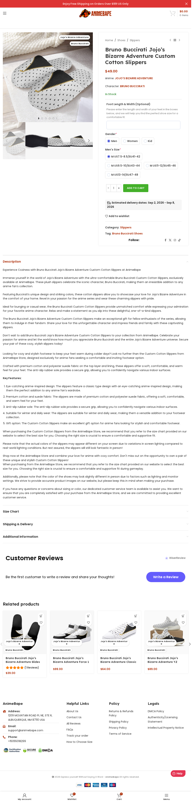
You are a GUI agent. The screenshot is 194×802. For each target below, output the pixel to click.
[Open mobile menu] (5, 13)
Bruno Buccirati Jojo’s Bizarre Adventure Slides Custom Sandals (23, 661)
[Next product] (179, 40)
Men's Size (113, 149)
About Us (72, 711)
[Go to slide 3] (46, 118)
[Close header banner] (186, 4)
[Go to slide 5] (53, 118)
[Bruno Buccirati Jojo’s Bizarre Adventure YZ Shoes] (166, 632)
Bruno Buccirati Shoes (127, 233)
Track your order (77, 736)
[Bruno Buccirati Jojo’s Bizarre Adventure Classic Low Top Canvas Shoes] (119, 632)
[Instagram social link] (175, 240)
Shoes (121, 40)
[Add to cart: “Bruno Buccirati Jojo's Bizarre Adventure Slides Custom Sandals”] (41, 616)
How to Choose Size (79, 742)
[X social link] (170, 240)
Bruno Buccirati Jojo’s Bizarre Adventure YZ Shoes (163, 661)
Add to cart (136, 188)
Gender (111, 134)
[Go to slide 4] (50, 118)
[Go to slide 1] (38, 118)
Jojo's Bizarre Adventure (134, 78)
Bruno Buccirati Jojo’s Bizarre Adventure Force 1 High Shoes (71, 661)
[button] (6, 77)
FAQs (69, 729)
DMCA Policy (156, 711)
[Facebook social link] (165, 240)
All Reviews (73, 723)
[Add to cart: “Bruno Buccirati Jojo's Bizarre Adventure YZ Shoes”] (183, 616)
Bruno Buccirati (132, 86)
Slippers (135, 40)
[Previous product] (170, 40)
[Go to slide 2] (42, 118)
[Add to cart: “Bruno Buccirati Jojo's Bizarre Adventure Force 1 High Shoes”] (88, 616)
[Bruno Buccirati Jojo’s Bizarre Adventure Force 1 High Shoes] (72, 632)
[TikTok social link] (179, 240)
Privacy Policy (118, 728)
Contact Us (73, 717)
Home (109, 40)
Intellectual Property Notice (166, 728)
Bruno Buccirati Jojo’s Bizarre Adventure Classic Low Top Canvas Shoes (118, 661)
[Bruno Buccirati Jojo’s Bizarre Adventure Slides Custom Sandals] (24, 632)
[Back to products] (175, 40)
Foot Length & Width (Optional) (128, 104)
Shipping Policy (118, 722)
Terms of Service (120, 734)
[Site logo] (95, 13)
